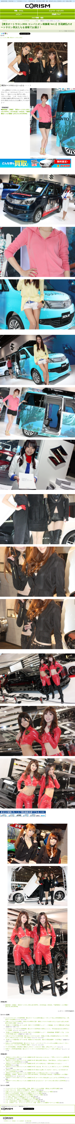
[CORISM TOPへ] (37, 6)
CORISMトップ (6, 21)
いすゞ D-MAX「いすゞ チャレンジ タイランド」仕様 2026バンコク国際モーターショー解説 (32, 1102)
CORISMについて (7, 1120)
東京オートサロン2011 (16, 37)
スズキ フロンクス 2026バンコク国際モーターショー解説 (22, 1090)
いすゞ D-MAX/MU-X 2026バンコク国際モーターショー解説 (22, 1101)
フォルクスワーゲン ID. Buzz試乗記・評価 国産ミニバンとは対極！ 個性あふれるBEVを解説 (32, 1088)
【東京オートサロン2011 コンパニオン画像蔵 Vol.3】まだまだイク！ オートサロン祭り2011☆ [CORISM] (35, 1080)
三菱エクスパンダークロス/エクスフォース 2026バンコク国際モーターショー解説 (29, 1091)
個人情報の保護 (28, 1120)
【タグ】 (2, 35)
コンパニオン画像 (4, 37)
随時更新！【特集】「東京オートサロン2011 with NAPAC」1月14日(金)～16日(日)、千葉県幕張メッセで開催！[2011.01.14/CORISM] (15, 111)
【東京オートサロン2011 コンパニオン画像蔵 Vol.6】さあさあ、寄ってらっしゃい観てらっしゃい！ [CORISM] (37, 1066)
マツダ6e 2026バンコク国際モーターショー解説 (19, 1096)
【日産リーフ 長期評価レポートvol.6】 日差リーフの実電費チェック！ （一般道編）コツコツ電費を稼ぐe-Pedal (37, 1025)
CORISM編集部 (69, 1011)
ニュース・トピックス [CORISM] (20, 21)
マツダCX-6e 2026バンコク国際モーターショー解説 (20, 1098)
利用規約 (14, 1120)
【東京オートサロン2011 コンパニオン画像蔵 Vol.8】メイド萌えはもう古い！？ (28, 1073)
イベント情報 (34, 21)
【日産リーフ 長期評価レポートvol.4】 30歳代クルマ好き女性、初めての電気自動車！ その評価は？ (34, 1039)
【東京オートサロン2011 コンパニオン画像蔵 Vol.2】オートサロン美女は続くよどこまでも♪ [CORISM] (34, 1077)
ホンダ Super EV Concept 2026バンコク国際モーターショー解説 (24, 1095)
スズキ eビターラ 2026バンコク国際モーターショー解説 (21, 1099)
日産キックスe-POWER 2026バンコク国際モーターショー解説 (23, 1093)
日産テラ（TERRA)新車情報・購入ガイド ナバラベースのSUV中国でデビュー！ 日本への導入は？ (33, 1049)
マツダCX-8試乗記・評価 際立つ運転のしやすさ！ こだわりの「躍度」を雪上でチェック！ (31, 1047)
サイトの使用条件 (20, 1120)
